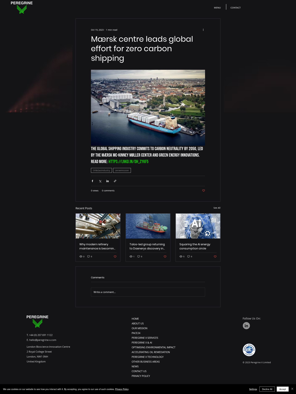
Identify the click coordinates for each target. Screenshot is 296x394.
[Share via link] (115, 181)
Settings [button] (253, 389)
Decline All (267, 389)
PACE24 (136, 333)
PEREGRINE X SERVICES (145, 337)
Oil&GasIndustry (101, 170)
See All (217, 207)
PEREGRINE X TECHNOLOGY (148, 357)
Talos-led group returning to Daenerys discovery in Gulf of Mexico (147, 246)
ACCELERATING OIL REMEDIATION (151, 352)
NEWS (135, 366)
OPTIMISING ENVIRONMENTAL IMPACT (153, 347)
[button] (218, 7)
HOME (135, 318)
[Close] (292, 389)
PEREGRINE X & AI (142, 342)
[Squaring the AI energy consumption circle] (198, 226)
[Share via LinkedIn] (107, 181)
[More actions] (203, 30)
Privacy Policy (122, 389)
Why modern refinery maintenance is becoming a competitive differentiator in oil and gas (97, 246)
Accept (282, 389)
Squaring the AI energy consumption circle (194, 246)
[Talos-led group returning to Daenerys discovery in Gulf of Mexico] (148, 226)
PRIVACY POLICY (141, 376)
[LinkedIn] (246, 325)
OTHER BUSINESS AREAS (146, 361)
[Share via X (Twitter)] (100, 181)
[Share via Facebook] (92, 181)
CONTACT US (139, 371)
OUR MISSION (139, 328)
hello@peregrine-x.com (42, 340)
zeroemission (122, 170)
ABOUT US (138, 323)
